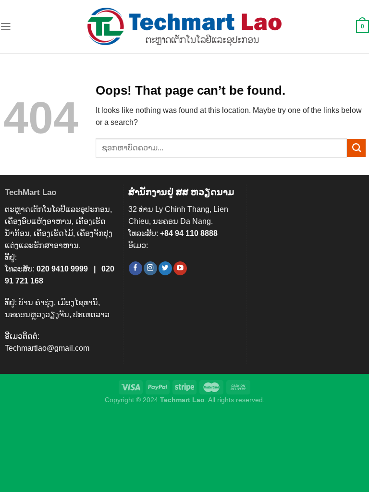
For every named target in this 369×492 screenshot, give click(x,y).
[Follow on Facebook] (135, 268)
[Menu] (6, 26)
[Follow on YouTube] (180, 268)
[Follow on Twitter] (165, 268)
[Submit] (356, 148)
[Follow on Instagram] (150, 268)
